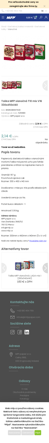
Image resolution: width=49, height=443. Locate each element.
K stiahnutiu (24, 401)
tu (36, 6)
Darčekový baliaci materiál (20, 26)
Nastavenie (14, 432)
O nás (25, 388)
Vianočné (12, 29)
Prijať (37, 432)
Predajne (24, 395)
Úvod (3, 26)
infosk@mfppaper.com (28, 317)
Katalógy (24, 398)
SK (42, 10)
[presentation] (4, 85)
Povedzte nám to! (37, 240)
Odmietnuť (27, 432)
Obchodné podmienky (24, 392)
